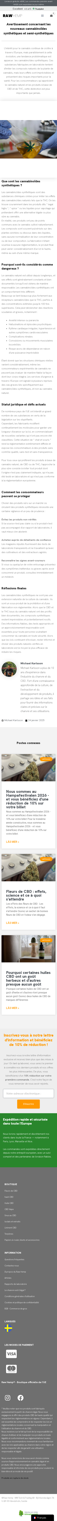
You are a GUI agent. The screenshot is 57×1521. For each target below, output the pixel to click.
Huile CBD (9, 1203)
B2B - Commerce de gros (16, 1308)
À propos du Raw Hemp (15, 1271)
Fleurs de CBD (11, 1191)
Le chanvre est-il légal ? (15, 1290)
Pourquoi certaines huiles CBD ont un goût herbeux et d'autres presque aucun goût (28, 978)
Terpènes (9, 1234)
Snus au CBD (10, 1215)
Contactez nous (12, 1265)
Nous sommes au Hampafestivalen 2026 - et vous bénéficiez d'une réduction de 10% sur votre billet (27, 799)
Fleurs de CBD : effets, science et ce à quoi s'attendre (26, 895)
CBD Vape (9, 1209)
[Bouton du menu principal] (42, 15)
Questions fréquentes (14, 1259)
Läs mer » (12, 841)
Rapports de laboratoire (16, 1284)
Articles (8, 1278)
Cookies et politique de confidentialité (22, 1302)
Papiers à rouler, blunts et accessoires (22, 1240)
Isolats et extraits (12, 1221)
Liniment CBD (10, 1227)
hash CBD (9, 1197)
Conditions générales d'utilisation (20, 1296)
